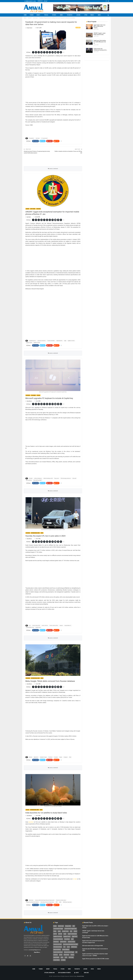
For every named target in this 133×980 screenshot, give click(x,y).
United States (56, 960)
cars (30, 625)
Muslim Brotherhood (58, 952)
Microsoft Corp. (29, 480)
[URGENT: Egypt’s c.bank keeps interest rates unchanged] (89, 34)
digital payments (59, 340)
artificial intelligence (38, 478)
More (99, 15)
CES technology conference (66, 478)
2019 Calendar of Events (64, 972)
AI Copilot (30, 478)
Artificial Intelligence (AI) (48, 478)
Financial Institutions (58, 939)
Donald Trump (65, 931)
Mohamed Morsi (57, 949)
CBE (74, 926)
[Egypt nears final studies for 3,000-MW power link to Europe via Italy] (89, 42)
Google (60, 757)
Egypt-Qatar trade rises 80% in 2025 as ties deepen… (99, 26)
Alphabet (30, 757)
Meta (70, 757)
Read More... (37, 952)
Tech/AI (46, 15)
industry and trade (57, 944)
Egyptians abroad (37, 342)
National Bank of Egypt (69, 952)
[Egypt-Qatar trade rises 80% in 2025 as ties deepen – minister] (89, 26)
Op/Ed (85, 15)
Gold (72, 939)
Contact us (40, 1)
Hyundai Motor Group (30, 627)
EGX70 (55, 933)
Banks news (60, 926)
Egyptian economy (71, 340)
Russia (72, 954)
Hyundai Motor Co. (67, 625)
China (55, 931)
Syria (62, 957)
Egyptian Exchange (58, 936)
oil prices (55, 954)
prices (60, 954)
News (61, 15)
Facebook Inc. (31, 138)
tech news (38, 138)
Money (38, 15)
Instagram (66, 757)
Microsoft (74, 478)
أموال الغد (45, 1)
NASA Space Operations (67, 902)
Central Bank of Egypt (58, 928)
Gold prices (56, 941)
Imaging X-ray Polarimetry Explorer (32, 902)
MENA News (74, 946)
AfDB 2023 (86, 972)
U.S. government (44, 138)
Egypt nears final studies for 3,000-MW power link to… (100, 42)
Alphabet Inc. (36, 757)
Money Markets (65, 949)
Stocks (54, 15)
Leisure (78, 15)
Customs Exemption (51, 340)
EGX (71, 931)
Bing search (56, 478)
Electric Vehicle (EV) (36, 625)
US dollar (63, 960)
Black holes (31, 900)
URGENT (27, 208)
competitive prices (32, 340)
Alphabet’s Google (43, 757)
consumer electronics (41, 340)
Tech (66, 957)
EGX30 (75, 931)
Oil (76, 952)
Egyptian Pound (67, 936)
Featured (38, 208)
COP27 (77, 972)
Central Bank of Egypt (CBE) (70, 928)
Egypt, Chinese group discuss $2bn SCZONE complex (95, 958)
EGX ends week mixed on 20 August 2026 (92, 945)
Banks (55, 926)
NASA (60, 902)
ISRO (56, 902)
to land (75, 879)
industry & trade (71, 941)
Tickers (32, 15)
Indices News (63, 941)
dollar (59, 931)
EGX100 (60, 933)
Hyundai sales (38, 627)
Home (25, 15)
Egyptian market (29, 342)
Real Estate (66, 954)
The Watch (69, 15)
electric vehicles (45, 625)
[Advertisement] (17, 40)
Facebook (56, 757)
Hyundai (61, 625)
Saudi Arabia (56, 957)
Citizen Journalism (49, 972)
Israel (68, 946)
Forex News (66, 939)
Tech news (78, 27)
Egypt (65, 340)
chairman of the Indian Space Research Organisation (44, 900)
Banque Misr (68, 926)
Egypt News (32, 208)
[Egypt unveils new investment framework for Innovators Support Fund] (89, 50)
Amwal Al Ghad (80, 976)
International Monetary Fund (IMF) (70, 944)
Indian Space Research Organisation (47, 902)
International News (35, 532)
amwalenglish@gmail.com (35, 949)
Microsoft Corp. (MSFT (38, 480)
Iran (64, 946)
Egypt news (74, 936)
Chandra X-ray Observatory (61, 900)
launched (30, 822)
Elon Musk (50, 757)
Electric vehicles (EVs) (54, 625)
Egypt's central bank (72, 933)
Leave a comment (53, 168)
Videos (92, 15)
